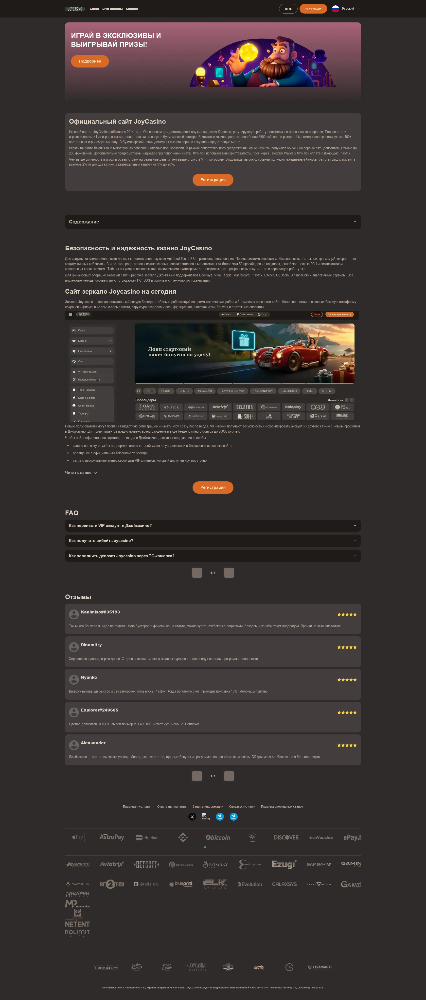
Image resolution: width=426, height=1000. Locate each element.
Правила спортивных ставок (282, 806)
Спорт (94, 9)
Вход (288, 8)
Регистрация (313, 8)
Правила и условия (137, 806)
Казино (132, 9)
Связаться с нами (242, 806)
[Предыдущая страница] (197, 573)
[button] (205, 847)
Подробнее (90, 61)
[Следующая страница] (229, 573)
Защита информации (208, 806)
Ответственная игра (172, 806)
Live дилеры (112, 9)
